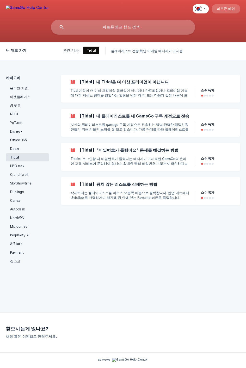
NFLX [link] (14, 114)
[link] (150, 89)
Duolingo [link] (17, 192)
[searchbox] (123, 27)
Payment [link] (17, 252)
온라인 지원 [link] (19, 88)
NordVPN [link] (17, 218)
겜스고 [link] (15, 261)
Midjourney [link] (18, 226)
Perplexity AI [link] (19, 235)
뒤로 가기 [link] (18, 50)
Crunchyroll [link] (19, 175)
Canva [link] (15, 200)
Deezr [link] (14, 149)
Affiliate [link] (16, 244)
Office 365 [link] (18, 140)
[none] (27, 8)
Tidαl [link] (14, 157)
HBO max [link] (17, 166)
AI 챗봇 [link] (15, 105)
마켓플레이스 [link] (20, 97)
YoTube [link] (16, 123)
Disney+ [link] (16, 131)
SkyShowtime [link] (20, 183)
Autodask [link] (17, 209)
